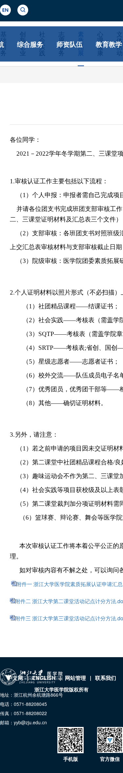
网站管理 (75, 678)
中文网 (15, 678)
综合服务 (30, 44)
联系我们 (105, 678)
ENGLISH (44, 678)
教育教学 (109, 44)
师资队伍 (69, 44)
